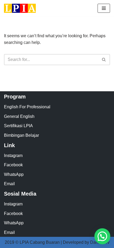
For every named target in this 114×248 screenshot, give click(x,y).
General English (19, 116)
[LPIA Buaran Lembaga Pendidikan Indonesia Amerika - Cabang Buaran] (20, 8)
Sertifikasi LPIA (18, 125)
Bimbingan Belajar (21, 135)
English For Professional (27, 107)
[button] (102, 236)
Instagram (13, 155)
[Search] (104, 59)
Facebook (13, 165)
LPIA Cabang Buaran (40, 242)
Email (9, 183)
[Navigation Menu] (104, 8)
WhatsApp (14, 174)
